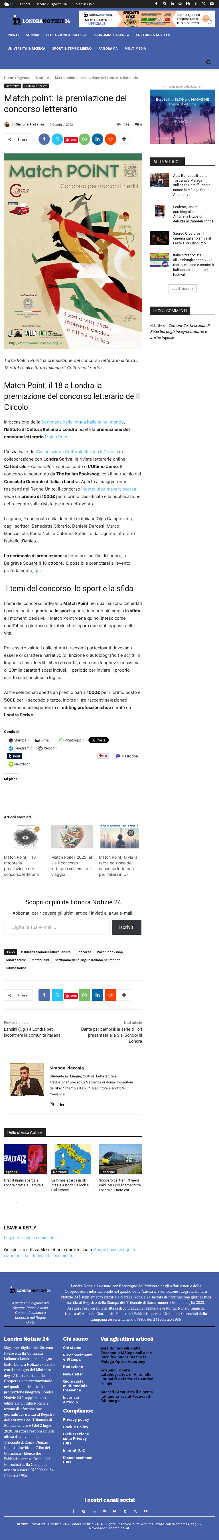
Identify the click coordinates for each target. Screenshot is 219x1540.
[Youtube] (211, 4)
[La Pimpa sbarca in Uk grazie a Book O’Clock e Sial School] (72, 1159)
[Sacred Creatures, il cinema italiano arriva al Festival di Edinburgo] (159, 238)
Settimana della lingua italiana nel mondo (82, 422)
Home (9, 77)
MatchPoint (40, 960)
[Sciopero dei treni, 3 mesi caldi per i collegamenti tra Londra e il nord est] (120, 1159)
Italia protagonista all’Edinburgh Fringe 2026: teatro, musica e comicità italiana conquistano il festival (193, 264)
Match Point (57, 436)
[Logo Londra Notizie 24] (41, 20)
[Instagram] (164, 4)
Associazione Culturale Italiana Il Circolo (77, 451)
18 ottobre (42, 77)
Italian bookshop (110, 952)
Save (73, 140)
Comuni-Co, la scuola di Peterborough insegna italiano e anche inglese (180, 331)
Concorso (83, 952)
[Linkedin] (172, 4)
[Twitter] (203, 4)
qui (38, 570)
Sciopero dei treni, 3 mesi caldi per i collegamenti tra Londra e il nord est (120, 1185)
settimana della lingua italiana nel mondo (88, 960)
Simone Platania (30, 124)
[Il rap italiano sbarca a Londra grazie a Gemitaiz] (25, 1159)
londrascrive (16, 960)
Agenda (24, 77)
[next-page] (16, 1203)
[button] (208, 62)
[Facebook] (156, 4)
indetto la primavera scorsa (108, 489)
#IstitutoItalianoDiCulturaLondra (46, 952)
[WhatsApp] (84, 139)
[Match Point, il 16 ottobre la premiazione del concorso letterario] (25, 837)
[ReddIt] (110, 139)
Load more (181, 288)
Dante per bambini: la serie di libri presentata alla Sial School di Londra (111, 1035)
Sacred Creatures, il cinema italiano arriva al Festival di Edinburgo (192, 238)
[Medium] (188, 4)
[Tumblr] (196, 4)
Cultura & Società (35, 86)
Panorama (108, 1172)
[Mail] (180, 4)
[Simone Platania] (7, 124)
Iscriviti (127, 927)
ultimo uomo (16, 968)
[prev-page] (7, 1203)
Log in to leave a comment (28, 1237)
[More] (124, 139)
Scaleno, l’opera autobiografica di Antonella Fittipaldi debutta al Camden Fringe (126, 1377)
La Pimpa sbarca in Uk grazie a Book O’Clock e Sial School (70, 1185)
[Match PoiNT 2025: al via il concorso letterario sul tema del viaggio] (72, 837)
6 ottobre (60, 1172)
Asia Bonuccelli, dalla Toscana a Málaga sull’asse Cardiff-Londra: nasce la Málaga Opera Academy (192, 185)
